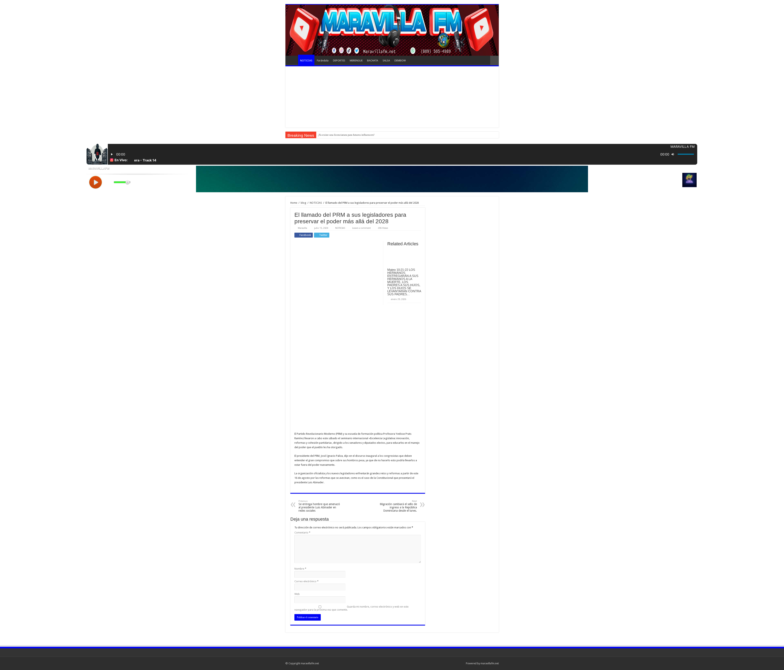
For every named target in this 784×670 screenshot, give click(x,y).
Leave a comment (361, 228)
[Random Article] (494, 60)
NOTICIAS (306, 60)
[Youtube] (457, 663)
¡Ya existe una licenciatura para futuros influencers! (346, 134)
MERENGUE (356, 60)
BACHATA (372, 60)
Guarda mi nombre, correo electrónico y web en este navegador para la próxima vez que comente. (351, 608)
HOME (292, 60)
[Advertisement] (392, 97)
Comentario (302, 532)
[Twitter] (453, 663)
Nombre (300, 568)
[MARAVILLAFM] (392, 30)
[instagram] (460, 663)
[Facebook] (449, 663)
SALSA (386, 60)
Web (297, 594)
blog (303, 202)
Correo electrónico (306, 581)
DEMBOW (400, 60)
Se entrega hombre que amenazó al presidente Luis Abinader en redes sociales (319, 506)
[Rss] (445, 663)
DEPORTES (339, 60)
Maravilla (302, 228)
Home (293, 202)
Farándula (323, 60)
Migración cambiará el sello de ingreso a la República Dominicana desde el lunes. (398, 506)
